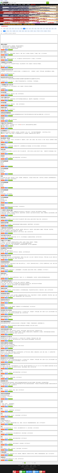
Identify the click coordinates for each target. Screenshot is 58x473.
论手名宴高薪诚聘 (4, 161)
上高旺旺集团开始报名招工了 (7, 280)
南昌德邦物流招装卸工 (5, 261)
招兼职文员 (3, 144)
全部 (4, 28)
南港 (26, 31)
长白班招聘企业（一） (5, 130)
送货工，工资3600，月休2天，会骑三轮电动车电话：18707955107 (14, 438)
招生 (27, 28)
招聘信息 (6, 4)
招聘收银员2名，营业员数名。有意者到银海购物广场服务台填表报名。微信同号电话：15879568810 (20, 224)
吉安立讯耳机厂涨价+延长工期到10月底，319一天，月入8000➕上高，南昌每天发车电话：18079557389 (21, 236)
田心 (11, 31)
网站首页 (2, 4)
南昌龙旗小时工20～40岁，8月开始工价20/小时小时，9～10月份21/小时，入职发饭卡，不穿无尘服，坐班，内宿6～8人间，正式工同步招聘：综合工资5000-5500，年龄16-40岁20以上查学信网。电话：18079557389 (29, 312)
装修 (41, 28)
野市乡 (49, 31)
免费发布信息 (33, 4)
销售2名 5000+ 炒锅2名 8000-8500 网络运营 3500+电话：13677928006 (6, 185)
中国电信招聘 (3, 452)
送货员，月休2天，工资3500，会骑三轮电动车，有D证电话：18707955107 (15, 443)
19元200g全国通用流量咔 (36, 22)
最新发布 (14, 33)
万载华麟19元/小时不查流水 (6, 62)
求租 (7, 28)
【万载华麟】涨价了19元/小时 (7, 84)
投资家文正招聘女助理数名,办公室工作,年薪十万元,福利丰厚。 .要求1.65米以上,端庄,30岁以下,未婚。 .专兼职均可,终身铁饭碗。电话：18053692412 (29, 152)
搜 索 (47, 2)
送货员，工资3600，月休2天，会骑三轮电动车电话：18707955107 (14, 372)
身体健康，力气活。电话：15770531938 (9, 119)
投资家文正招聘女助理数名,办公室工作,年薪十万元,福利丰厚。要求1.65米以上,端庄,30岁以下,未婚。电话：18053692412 (24, 219)
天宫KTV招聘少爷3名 (5, 97)
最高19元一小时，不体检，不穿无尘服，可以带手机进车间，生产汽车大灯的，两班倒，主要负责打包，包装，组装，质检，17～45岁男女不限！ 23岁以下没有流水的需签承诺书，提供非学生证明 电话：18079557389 (28, 353)
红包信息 (10, 33)
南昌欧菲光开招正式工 (5, 299)
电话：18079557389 (5, 301)
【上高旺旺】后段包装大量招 (7, 210)
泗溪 (20, 31)
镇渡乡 (45, 31)
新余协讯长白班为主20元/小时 (7, 77)
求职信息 (10, 4)
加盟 (47, 28)
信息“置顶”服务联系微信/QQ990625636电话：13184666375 (12, 206)
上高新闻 (28, 4)
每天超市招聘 (3, 92)
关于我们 (19, 465)
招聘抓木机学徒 (4, 288)
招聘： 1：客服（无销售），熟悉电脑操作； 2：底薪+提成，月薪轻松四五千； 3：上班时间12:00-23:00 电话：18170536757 (8, 404)
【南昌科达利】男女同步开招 (7, 227)
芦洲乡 (38, 31)
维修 (38, 28)
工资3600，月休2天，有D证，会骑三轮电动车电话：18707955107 (14, 157)
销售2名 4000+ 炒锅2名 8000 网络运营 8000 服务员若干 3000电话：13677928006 (6, 164)
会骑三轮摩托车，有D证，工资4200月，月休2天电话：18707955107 (14, 448)
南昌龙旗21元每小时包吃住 (6, 310)
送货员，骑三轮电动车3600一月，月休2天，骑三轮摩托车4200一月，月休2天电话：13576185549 (20, 427)
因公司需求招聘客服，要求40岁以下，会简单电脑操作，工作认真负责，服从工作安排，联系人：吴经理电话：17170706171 (24, 269)
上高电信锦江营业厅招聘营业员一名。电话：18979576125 (12, 458)
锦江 (17, 31)
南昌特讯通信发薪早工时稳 (6, 329)
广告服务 (31, 465)
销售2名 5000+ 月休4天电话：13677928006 (6, 192)
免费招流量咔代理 (7, 22)
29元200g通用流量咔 (22, 22)
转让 (18, 28)
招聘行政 (3, 305)
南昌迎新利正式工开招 (5, 364)
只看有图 (5, 33)
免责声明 (34, 465)
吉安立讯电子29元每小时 (6, 235)
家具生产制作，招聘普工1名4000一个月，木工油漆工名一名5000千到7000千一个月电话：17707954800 (21, 58)
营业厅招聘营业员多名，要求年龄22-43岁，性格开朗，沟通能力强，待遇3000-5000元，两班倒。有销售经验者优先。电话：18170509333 (27, 453)
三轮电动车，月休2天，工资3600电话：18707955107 (11, 377)
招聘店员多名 (3, 273)
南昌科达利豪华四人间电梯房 (7, 343)
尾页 (35, 462)
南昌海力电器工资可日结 (6, 255)
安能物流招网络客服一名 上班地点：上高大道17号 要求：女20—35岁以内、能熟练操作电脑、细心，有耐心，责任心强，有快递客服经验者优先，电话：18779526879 (23, 421)
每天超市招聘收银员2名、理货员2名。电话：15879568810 (12, 93)
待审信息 (6, 0)
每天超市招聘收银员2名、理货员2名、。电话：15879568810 (13, 104)
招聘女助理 (3, 149)
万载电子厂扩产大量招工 (6, 240)
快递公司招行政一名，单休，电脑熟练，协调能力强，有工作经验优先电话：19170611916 (18, 306)
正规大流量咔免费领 (51, 22)
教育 (32, 28)
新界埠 (32, 31)
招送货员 (3, 118)
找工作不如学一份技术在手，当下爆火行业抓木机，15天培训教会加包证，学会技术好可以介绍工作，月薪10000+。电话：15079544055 (27, 289)
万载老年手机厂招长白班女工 (7, 123)
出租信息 (15, 4)
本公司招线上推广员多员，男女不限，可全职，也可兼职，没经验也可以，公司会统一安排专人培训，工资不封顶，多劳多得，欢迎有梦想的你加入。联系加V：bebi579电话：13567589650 (29, 178)
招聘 (24, 28)
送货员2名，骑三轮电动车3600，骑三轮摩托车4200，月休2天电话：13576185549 (17, 433)
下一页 (32, 462)
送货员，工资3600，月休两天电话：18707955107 (10, 410)
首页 (23, 462)
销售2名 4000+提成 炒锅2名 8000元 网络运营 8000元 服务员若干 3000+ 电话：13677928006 (5, 171)
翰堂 (23, 31)
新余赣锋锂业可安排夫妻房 (6, 248)
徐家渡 (14, 31)
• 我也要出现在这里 (4, 26)
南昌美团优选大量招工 (5, 293)
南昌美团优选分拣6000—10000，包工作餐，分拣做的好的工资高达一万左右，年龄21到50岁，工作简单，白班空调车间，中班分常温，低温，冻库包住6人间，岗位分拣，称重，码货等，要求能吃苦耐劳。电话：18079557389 (29, 296)
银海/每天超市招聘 (4, 222)
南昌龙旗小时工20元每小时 (6, 336)
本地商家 (23, 4)
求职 (21, 28)
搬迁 (35, 28)
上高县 (7, 31)
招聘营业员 (3, 457)
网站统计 (32, 468)
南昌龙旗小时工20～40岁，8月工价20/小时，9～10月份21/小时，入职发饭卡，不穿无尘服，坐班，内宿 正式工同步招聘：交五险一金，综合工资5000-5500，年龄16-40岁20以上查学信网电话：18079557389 (21, 339)
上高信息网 (4, 3)
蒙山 (35, 31)
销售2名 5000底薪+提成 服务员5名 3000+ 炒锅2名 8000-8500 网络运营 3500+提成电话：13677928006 (7, 200)
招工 (2, 370)
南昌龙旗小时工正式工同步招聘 (7, 358)
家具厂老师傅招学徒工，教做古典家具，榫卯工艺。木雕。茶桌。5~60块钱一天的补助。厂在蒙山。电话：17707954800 (24, 53)
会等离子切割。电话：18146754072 (8, 109)
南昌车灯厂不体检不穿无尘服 (7, 350)
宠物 (52, 28)
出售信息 (19, 4)
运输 (49, 28)
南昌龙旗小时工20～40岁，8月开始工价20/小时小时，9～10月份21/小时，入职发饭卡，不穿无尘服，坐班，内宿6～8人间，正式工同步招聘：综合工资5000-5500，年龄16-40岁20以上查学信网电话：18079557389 (29, 360)
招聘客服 (3, 268)
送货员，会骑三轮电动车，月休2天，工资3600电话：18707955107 (14, 415)
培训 (30, 28)
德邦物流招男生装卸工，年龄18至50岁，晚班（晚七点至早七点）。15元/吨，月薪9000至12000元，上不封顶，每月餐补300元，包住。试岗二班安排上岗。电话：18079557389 (29, 264)
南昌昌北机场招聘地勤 (5, 393)
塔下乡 (42, 31)
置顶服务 (3, 205)
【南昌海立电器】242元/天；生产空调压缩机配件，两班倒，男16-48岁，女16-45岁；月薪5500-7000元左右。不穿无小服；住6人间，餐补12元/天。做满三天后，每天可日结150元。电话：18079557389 (29, 258)
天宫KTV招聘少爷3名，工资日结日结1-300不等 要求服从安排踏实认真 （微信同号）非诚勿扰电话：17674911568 (23, 98)
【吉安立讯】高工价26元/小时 (7, 69)
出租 (10, 28)
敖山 (28, 31)
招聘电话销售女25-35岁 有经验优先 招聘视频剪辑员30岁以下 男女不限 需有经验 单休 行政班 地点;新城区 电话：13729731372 (25, 114)
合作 (44, 28)
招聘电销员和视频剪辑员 (6, 112)
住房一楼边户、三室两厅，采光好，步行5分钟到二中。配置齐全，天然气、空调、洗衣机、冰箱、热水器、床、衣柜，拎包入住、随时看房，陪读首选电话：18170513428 (29, 140)
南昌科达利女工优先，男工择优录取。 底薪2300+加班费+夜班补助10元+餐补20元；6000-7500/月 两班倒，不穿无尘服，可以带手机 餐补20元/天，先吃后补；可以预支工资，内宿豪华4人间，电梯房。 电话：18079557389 (14, 345)
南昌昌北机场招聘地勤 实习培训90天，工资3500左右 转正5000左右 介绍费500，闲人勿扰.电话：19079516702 (9, 396)
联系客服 (27, 465)
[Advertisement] (29, 39)
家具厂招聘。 (3, 57)
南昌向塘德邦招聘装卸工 (6, 321)
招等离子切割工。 (4, 107)
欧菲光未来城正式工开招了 (6, 316)
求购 (13, 28)
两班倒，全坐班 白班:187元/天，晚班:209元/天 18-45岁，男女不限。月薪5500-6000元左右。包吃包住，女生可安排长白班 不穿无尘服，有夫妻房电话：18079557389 (15, 251)
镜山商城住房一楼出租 (5, 138)
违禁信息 (38, 465)
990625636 (34, 466)
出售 (15, 28)
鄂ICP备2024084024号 (27, 468)
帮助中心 (2, 0)
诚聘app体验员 (4, 44)
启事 (55, 28)
